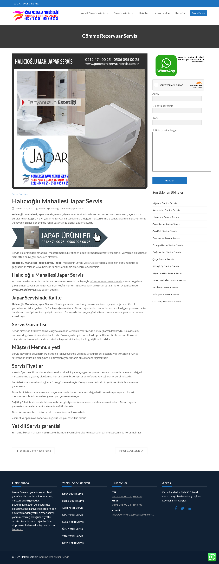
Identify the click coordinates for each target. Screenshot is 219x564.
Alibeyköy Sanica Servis (165, 266)
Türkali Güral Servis (129, 450)
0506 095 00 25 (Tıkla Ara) (127, 504)
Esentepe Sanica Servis (166, 238)
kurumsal (92, 262)
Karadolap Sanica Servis (166, 210)
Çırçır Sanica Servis (163, 259)
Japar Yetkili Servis (72, 493)
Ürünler (144, 13)
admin (41, 208)
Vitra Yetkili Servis (72, 535)
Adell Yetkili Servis (72, 507)
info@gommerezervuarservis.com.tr (133, 514)
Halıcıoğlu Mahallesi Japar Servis (57, 201)
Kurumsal (160, 13)
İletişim (180, 13)
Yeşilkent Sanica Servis (165, 287)
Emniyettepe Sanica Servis (167, 245)
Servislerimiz (122, 13)
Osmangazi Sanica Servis (166, 301)
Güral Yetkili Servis (73, 521)
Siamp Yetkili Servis (73, 500)
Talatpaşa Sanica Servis (166, 294)
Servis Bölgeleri (20, 193)
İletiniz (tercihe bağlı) (164, 130)
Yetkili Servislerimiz (92, 13)
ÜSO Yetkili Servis (72, 528)
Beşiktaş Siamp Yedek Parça (35, 450)
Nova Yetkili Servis (73, 542)
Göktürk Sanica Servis (164, 231)
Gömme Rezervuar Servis (54, 557)
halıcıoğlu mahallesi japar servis (67, 208)
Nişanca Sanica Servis (164, 203)
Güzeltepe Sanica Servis (166, 224)
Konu (155, 118)
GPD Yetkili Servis (72, 514)
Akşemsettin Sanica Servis (167, 273)
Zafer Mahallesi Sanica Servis (169, 280)
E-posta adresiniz (162, 105)
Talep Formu (198, 13)
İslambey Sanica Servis (165, 217)
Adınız (155, 93)
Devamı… (17, 529)
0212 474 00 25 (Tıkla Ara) (26, 3)
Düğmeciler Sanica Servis (166, 252)
